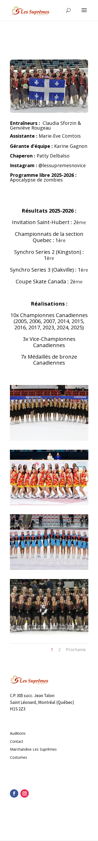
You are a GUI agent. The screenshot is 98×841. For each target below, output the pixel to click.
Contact (16, 741)
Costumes (18, 757)
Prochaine (76, 649)
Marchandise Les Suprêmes (33, 749)
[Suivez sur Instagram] (24, 793)
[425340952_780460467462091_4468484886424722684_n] (49, 503)
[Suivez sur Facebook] (14, 793)
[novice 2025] (49, 439)
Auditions (18, 733)
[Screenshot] (49, 568)
